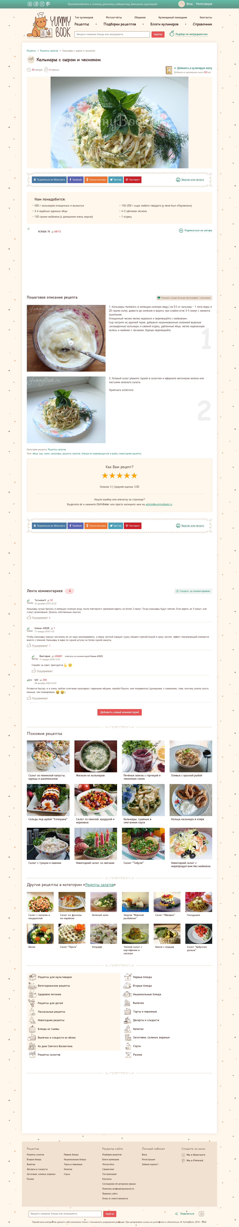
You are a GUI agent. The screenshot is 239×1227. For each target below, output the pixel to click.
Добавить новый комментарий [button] (119, 712)
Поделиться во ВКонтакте (51, 180)
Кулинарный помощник (173, 17)
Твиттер (117, 180)
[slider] (119, 476)
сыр (41, 453)
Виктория (45, 656)
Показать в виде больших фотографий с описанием (186, 298)
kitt (36, 680)
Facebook (77, 180)
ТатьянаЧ (40, 600)
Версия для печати (192, 179)
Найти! (158, 34)
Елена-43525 (42, 628)
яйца (35, 453)
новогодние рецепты (130, 453)
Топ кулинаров (84, 17)
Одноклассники (98, 180)
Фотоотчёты (114, 17)
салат (47, 453)
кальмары (56, 453)
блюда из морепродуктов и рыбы (100, 453)
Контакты (206, 17)
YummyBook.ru (49, 25)
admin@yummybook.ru (159, 504)
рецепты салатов (71, 453)
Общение (140, 17)
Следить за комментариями (195, 591)
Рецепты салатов (57, 449)
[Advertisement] (119, 265)
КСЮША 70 (44, 231)
